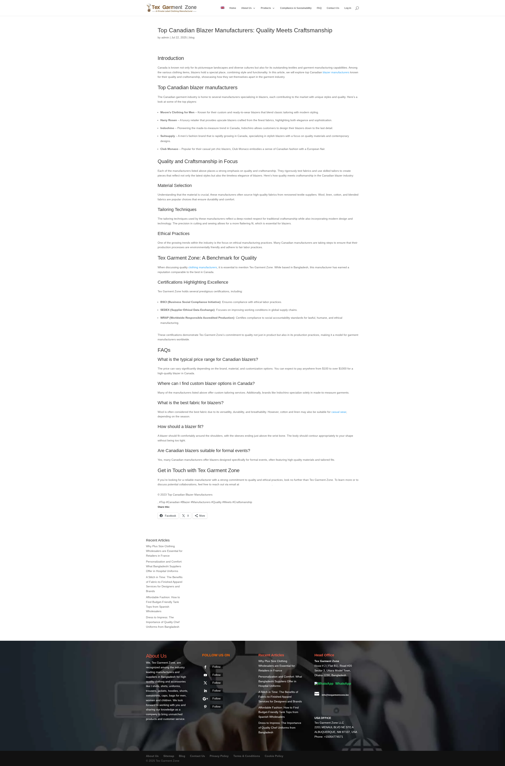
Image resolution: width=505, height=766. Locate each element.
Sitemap (168, 756)
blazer (197, 87)
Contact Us (333, 8)
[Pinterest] (205, 707)
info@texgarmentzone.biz (256, 484)
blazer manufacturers (336, 72)
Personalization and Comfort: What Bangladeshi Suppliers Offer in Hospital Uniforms (164, 566)
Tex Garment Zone (163, 662)
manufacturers (221, 87)
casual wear (338, 411)
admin (165, 37)
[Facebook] (205, 667)
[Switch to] (222, 11)
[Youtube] (205, 675)
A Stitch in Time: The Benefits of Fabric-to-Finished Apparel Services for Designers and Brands (280, 696)
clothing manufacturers (202, 267)
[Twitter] (205, 683)
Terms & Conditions (246, 756)
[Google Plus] (205, 699)
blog (192, 37)
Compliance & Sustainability (296, 8)
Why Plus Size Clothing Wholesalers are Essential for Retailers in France (164, 551)
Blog (182, 756)
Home (232, 8)
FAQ (319, 8)
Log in (347, 8)
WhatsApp (343, 683)
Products (266, 8)
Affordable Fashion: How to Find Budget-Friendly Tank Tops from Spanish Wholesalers (278, 712)
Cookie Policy (274, 756)
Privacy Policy (219, 756)
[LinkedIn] (205, 691)
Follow (216, 666)
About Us (246, 8)
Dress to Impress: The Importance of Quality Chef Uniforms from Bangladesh (163, 622)
